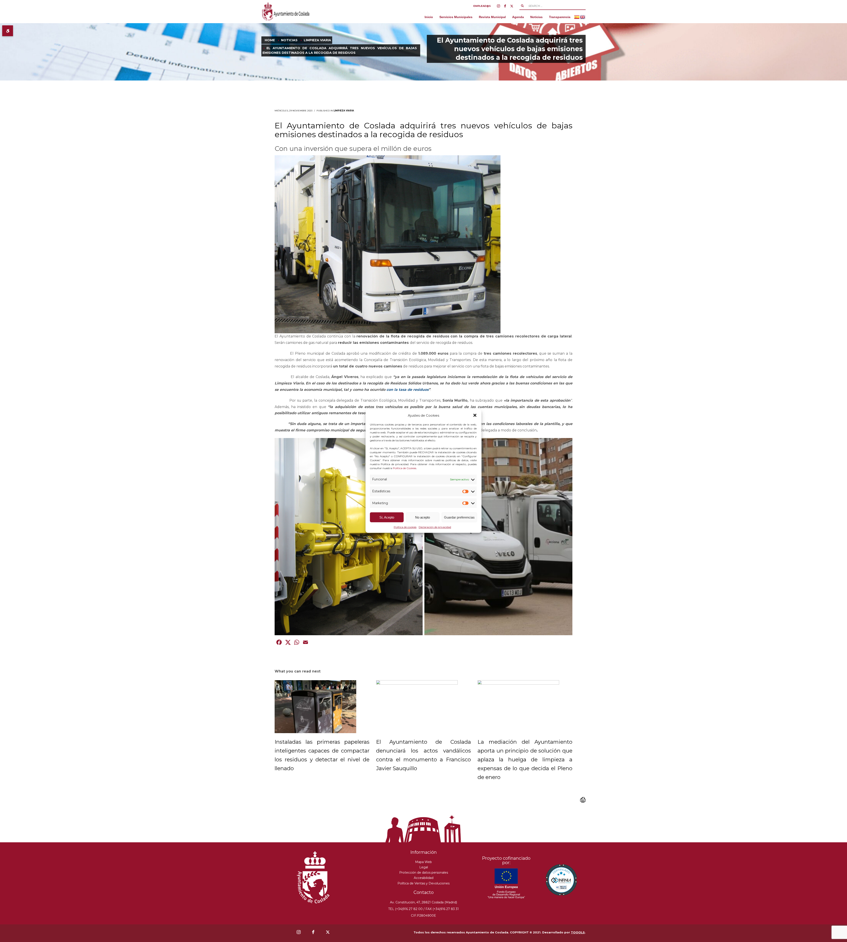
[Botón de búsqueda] (522, 5)
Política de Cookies (404, 468)
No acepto (422, 517)
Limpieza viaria (344, 110)
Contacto (424, 892)
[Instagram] (498, 6)
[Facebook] (505, 6)
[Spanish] (577, 17)
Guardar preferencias (459, 517)
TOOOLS (578, 932)
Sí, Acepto (386, 517)
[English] (583, 17)
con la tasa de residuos (407, 390)
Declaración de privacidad (435, 527)
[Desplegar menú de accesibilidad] (7, 30)
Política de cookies (405, 527)
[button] (475, 415)
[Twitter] (511, 6)
